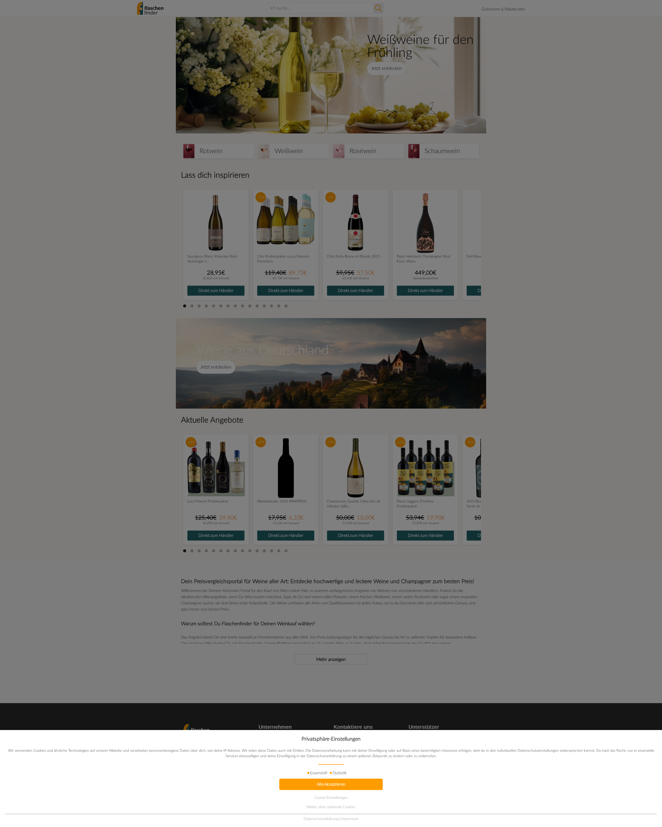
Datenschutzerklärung (321, 819)
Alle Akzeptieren (331, 784)
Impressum (349, 819)
